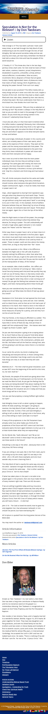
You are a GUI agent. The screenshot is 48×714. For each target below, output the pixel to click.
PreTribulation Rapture (10, 665)
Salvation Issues (8, 684)
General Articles (7, 35)
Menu (24, 17)
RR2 (24, 33)
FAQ (3, 660)
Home (4, 657)
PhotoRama (6, 672)
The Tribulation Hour (10, 667)
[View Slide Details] (24, 9)
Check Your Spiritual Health (12, 689)
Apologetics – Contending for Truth (15, 687)
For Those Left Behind (10, 670)
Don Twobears (36, 33)
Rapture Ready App (9, 694)
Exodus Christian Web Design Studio (18, 707)
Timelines (5, 662)
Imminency (6, 692)
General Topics (7, 697)
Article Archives (8, 679)
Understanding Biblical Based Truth (15, 682)
